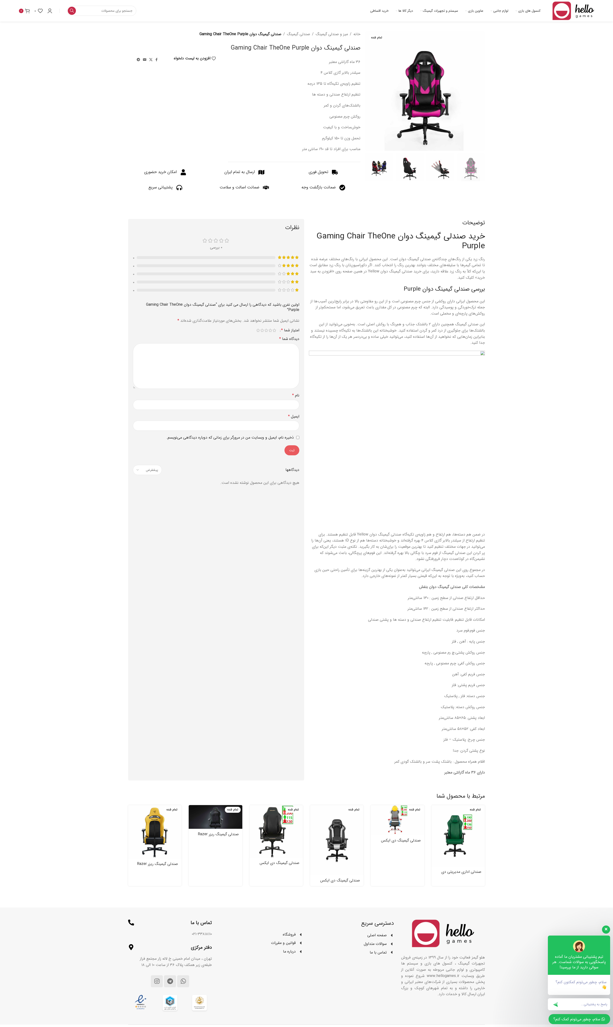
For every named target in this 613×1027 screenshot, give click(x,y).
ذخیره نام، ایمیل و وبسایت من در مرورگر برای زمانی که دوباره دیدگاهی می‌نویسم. (230, 437)
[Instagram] (157, 981)
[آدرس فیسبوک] (156, 59)
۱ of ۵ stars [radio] (274, 330)
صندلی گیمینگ (298, 34)
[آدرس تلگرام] (138, 59)
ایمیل (293, 416)
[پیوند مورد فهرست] (261, 934)
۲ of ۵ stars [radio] (270, 330)
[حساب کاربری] (50, 11)
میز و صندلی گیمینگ (332, 34)
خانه (356, 34)
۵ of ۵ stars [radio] (258, 330)
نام (295, 395)
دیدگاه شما (289, 339)
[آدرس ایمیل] (145, 59)
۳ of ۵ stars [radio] (266, 330)
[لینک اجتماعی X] (151, 59)
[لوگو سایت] (573, 11)
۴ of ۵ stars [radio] (262, 330)
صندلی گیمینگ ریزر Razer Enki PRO (218, 836)
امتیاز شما (290, 330)
